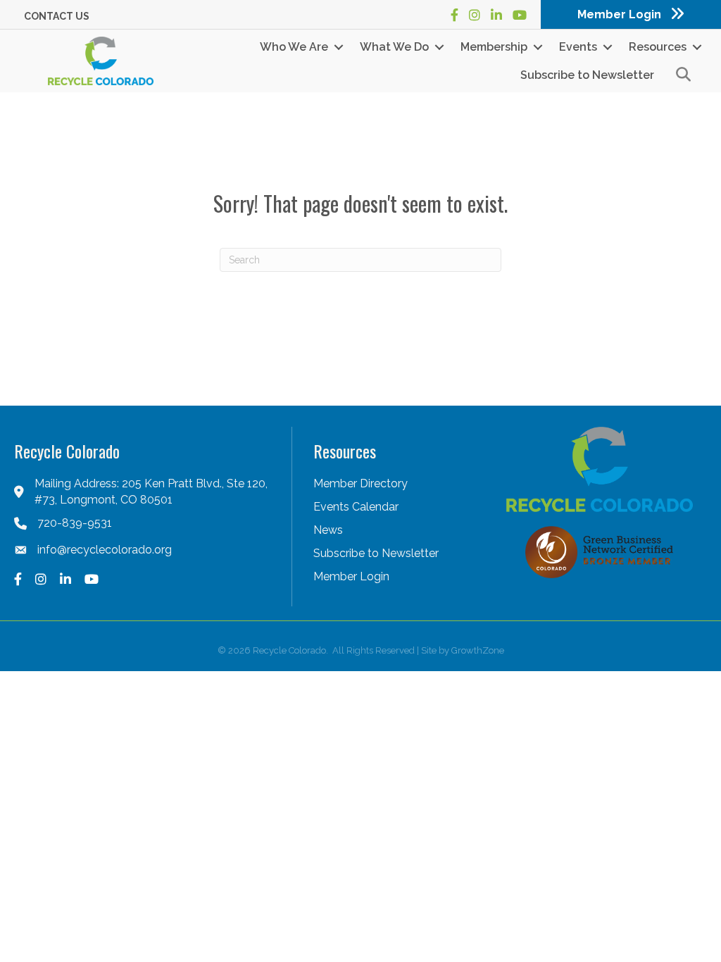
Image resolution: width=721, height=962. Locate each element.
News (328, 530)
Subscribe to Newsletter (587, 75)
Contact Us (56, 16)
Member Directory (360, 483)
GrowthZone (477, 650)
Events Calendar (356, 506)
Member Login (351, 576)
